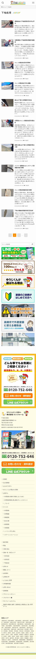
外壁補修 (6, 514)
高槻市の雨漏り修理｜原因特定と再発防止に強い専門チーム (18, 605)
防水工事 (6, 521)
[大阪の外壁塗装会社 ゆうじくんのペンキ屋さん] (18, 3)
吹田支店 (6, 559)
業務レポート (7, 570)
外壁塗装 (6, 510)
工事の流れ (6, 549)
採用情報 (5, 590)
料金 (4, 545)
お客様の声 (6, 577)
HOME (5, 479)
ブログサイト (7, 597)
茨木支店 (6, 556)
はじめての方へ (7, 486)
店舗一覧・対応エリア (9, 552)
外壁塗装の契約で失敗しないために (14, 496)
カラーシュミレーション (11, 535)
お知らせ (5, 566)
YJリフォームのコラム (9, 601)
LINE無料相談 (7, 583)
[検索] (32, 244)
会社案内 (5, 573)
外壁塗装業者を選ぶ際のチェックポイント (16, 500)
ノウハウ (6, 503)
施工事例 (5, 542)
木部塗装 (6, 528)
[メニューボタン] (33, 3)
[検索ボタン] (3, 3)
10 (26, 235)
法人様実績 (6, 483)
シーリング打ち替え (9, 531)
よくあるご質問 (7, 580)
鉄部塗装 (6, 524)
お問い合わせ (7, 587)
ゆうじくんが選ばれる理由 (10, 489)
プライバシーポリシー (9, 594)
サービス (5, 507)
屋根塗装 (6, 517)
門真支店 (6, 563)
